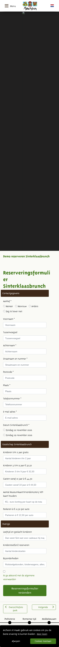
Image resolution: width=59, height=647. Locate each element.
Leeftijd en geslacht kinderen (17, 532)
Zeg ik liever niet (13, 311)
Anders (34, 306)
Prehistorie (10, 619)
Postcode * (8, 372)
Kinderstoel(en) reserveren (16, 545)
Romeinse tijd (29, 619)
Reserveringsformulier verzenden (24, 590)
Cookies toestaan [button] (43, 641)
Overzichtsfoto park (16, 609)
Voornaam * (9, 319)
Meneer (9, 306)
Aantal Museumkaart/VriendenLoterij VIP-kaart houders (23, 494)
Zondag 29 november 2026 (18, 435)
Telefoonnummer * (12, 398)
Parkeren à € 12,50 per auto (16, 509)
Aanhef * (7, 301)
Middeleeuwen (49, 619)
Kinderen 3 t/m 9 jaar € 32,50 (17, 465)
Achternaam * (9, 345)
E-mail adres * (10, 411)
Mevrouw (22, 306)
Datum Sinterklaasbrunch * (16, 425)
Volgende (43, 607)
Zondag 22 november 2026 (18, 430)
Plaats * (6, 385)
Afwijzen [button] (16, 641)
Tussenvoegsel (10, 332)
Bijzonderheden (10, 558)
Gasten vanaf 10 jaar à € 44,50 (17, 479)
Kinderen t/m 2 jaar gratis (15, 452)
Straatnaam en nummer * (15, 359)
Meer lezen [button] (42, 634)
